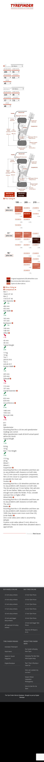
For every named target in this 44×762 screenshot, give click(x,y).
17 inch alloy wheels (11, 609)
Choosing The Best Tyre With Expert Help (32, 657)
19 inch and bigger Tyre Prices (32, 624)
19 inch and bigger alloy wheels (10, 619)
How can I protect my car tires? (31, 671)
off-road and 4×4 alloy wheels (11, 626)
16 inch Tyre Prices (30, 609)
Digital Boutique (10, 663)
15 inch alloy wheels (11, 604)
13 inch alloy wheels (11, 595)
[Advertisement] (22, 42)
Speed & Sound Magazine (10, 657)
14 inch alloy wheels (11, 600)
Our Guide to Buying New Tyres (31, 650)
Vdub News (8, 651)
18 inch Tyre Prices (30, 618)
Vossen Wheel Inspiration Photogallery (29, 679)
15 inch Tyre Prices (30, 604)
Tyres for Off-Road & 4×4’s (31, 631)
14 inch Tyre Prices (30, 600)
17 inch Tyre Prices (30, 614)
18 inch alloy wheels (11, 614)
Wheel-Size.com (37, 533)
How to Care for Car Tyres (31, 687)
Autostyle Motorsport (11, 647)
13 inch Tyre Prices (30, 595)
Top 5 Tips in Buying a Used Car (31, 664)
